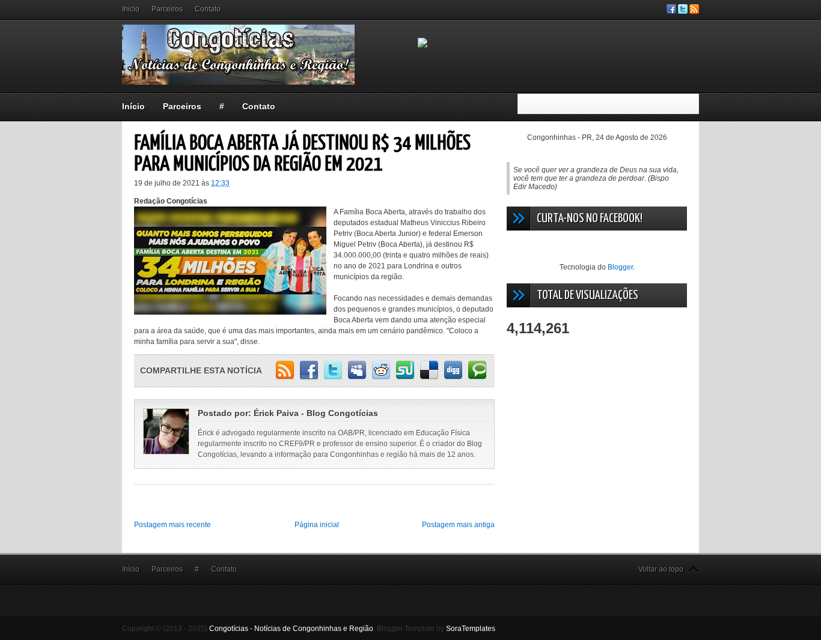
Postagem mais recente (172, 525)
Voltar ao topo (660, 569)
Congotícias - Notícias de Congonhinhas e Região (291, 628)
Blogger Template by (436, 628)
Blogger (620, 267)
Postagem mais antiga (458, 525)
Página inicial (317, 525)
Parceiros (167, 9)
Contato (208, 9)
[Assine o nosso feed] (694, 11)
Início (133, 106)
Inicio (130, 9)
